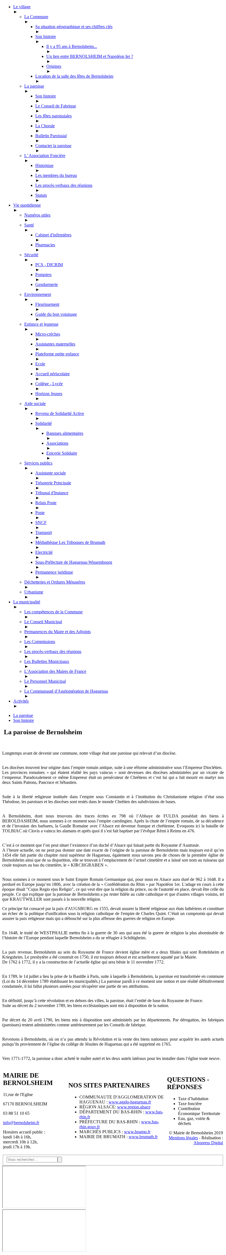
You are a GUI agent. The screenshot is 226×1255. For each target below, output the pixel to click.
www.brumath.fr (143, 1136)
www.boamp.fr (137, 1131)
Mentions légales (183, 1137)
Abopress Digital (208, 1142)
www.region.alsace (133, 1107)
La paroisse (23, 715)
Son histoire (23, 720)
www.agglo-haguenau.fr (130, 1102)
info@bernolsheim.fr (21, 1122)
